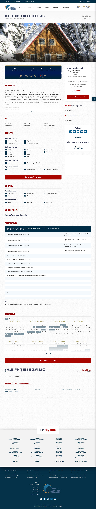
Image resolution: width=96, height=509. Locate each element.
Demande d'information (33, 177)
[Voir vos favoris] (78, 8)
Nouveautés (66, 7)
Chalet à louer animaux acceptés (12, 475)
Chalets (21, 7)
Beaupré (37, 389)
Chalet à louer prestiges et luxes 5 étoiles (80, 470)
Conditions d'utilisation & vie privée (41, 506)
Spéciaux (36, 487)
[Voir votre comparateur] (83, 8)
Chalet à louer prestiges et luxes (56, 475)
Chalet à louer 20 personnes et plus (78, 475)
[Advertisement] (78, 165)
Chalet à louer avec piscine (33, 470)
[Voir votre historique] (88, 8)
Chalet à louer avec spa (32, 477)
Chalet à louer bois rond (10, 472)
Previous (11, 43)
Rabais (39, 7)
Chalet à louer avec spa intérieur (56, 470)
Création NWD (59, 506)
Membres (88, 1)
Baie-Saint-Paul (10, 389)
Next (85, 43)
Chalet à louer (78, 138)
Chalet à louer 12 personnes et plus (78, 472)
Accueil (36, 482)
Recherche (55, 7)
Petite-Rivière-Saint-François (71, 389)
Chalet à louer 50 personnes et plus (78, 477)
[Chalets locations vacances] (10, 7)
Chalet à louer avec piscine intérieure (35, 472)
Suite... (33, 111)
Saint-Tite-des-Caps (19, 18)
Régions (30, 7)
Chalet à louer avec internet (11, 477)
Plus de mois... (47, 353)
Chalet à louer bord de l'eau (11, 470)
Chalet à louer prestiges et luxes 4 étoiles (58, 477)
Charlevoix (8, 18)
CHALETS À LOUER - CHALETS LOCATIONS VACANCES (19, 1)
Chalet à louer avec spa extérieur (56, 472)
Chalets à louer (34, 484)
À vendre (46, 7)
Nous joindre (52, 506)
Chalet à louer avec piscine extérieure (35, 475)
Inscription (81, 1)
